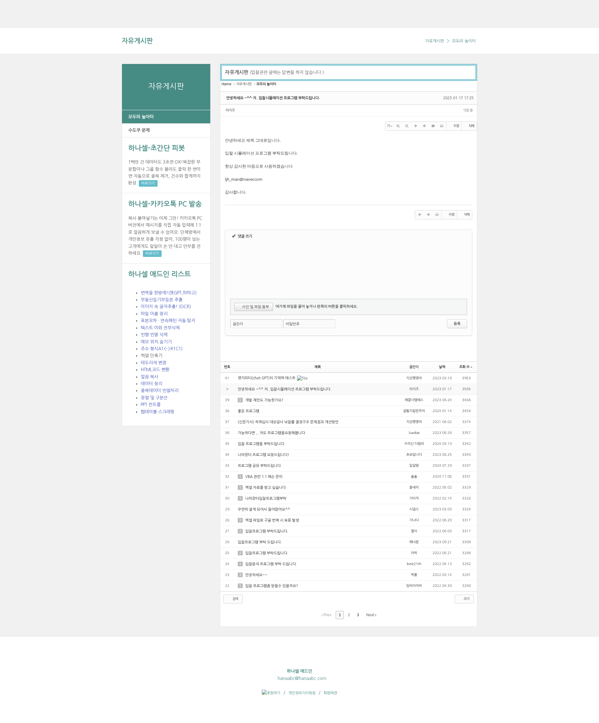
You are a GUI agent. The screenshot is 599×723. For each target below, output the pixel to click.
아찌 (414, 553)
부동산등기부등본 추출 (162, 300)
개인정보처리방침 (302, 693)
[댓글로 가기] (433, 126)
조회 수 (464, 367)
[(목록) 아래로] (424, 126)
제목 (317, 367)
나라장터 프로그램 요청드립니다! (263, 455)
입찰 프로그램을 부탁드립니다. (261, 444)
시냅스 (414, 509)
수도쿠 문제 (139, 130)
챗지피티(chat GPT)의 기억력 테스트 (267, 378)
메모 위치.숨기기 (156, 342)
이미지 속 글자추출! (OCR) (166, 306)
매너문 (414, 542)
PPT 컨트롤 (151, 404)
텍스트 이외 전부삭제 (160, 328)
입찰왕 (414, 465)
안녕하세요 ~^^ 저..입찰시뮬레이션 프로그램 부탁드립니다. (273, 98)
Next (370, 615)
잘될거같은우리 (414, 411)
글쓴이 (238, 324)
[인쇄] (441, 126)
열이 (414, 531)
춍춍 (414, 476)
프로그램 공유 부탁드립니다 (259, 466)
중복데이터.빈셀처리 (159, 390)
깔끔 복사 (149, 377)
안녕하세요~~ (256, 575)
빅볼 (414, 575)
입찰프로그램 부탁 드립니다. (260, 542)
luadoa (414, 433)
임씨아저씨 (414, 586)
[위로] (415, 126)
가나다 (414, 520)
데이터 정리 (151, 383)
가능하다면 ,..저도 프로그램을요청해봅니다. (272, 433)
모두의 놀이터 (464, 41)
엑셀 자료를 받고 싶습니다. (266, 487)
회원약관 (330, 693)
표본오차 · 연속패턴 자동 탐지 (168, 320)
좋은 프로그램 (248, 411)
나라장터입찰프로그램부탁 (265, 498)
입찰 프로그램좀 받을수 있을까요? (271, 586)
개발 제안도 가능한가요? (264, 400)
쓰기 (466, 599)
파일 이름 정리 (154, 314)
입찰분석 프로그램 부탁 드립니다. (271, 564)
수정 (456, 126)
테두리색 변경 (153, 363)
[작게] (406, 126)
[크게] (398, 126)
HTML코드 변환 (155, 369)
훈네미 (414, 487)
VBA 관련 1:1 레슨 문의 (263, 477)
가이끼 (414, 498)
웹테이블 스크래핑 (157, 412)
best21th (414, 564)
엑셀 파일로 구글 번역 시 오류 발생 (272, 520)
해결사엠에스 (414, 400)
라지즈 (230, 110)
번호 (227, 367)
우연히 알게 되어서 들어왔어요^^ (264, 509)
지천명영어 (414, 378)
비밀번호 (293, 324)
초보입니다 (414, 454)
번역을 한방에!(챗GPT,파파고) (169, 293)
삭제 (471, 126)
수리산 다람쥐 (414, 443)
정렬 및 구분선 (154, 398)
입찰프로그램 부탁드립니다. (267, 531)
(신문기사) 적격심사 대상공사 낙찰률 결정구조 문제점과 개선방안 (288, 422)
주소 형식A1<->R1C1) (162, 349)
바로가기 (148, 183)
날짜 (442, 367)
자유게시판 (137, 40)
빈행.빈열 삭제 (154, 334)
